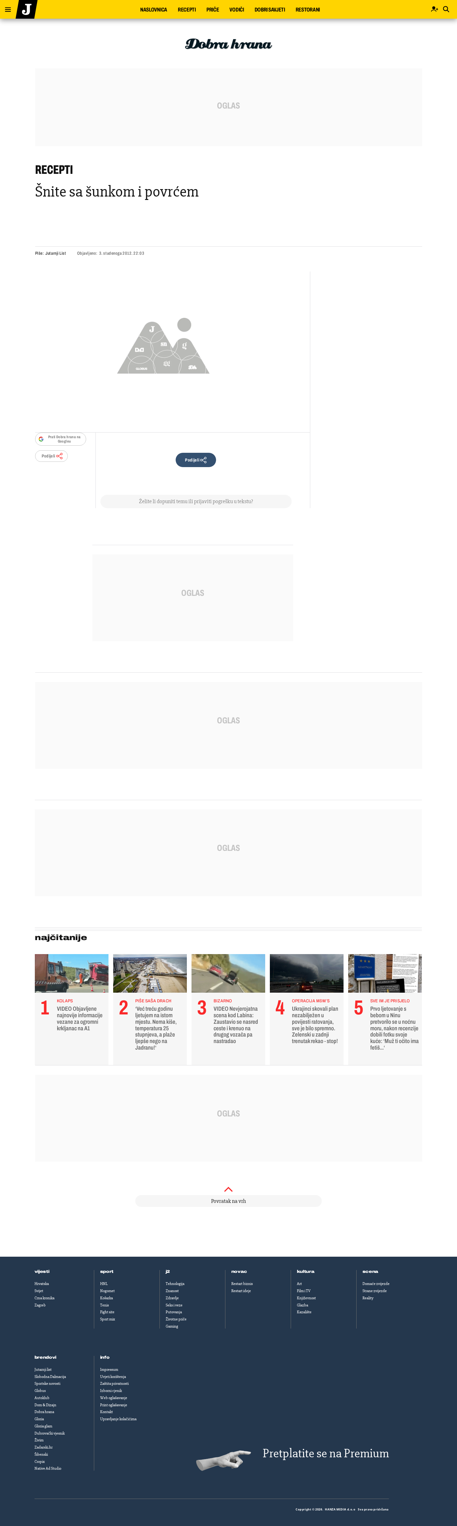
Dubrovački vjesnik (50, 1433)
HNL (104, 1283)
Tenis (104, 1305)
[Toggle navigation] (5, 8)
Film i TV (304, 1290)
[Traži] (446, 9)
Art (299, 1283)
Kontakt (106, 1411)
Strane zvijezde (374, 1290)
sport (107, 1271)
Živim (39, 1440)
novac (239, 1271)
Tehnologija (175, 1283)
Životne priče (176, 1319)
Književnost (306, 1298)
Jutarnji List (55, 253)
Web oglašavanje (113, 1397)
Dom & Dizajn (45, 1405)
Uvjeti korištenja (113, 1376)
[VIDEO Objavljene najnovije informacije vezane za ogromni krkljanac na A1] (71, 975)
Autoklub (42, 1397)
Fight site (107, 1312)
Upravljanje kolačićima (118, 1419)
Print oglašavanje (113, 1405)
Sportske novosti (47, 1383)
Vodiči (236, 10)
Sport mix (107, 1319)
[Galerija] (163, 343)
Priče (212, 10)
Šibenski (41, 1454)
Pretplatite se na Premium (326, 1453)
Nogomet (107, 1290)
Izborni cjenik (111, 1390)
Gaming (172, 1326)
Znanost (172, 1290)
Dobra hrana (44, 1411)
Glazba (302, 1305)
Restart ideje (241, 1290)
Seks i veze (174, 1305)
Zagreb (40, 1305)
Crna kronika (44, 1298)
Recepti (187, 10)
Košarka (106, 1298)
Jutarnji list (43, 1369)
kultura (306, 1271)
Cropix (40, 1461)
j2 (168, 1271)
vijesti (42, 1271)
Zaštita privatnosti (114, 1383)
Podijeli (48, 456)
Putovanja (174, 1312)
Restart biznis (242, 1283)
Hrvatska (42, 1283)
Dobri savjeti (270, 10)
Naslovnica (153, 10)
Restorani (308, 10)
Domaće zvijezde (376, 1283)
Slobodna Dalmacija (50, 1376)
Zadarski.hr (44, 1447)
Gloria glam (43, 1426)
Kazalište (304, 1312)
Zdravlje (172, 1298)
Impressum (109, 1369)
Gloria (39, 1419)
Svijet (39, 1290)
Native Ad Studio (48, 1468)
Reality (367, 1298)
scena (370, 1271)
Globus (40, 1390)
